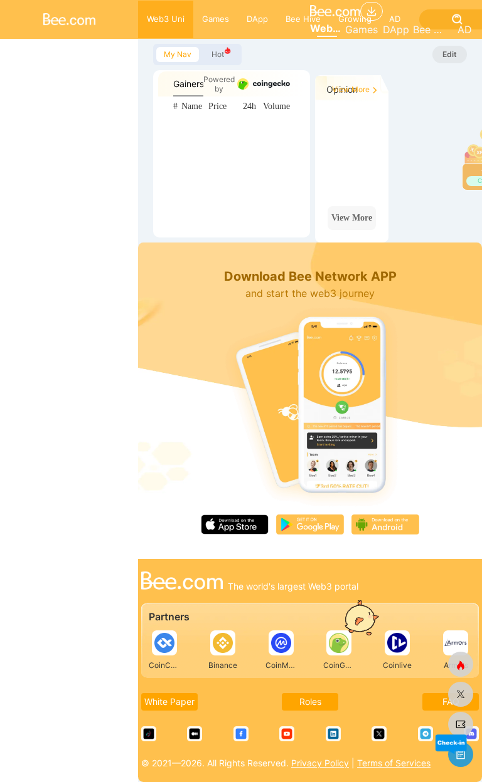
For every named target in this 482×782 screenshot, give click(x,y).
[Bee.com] (182, 582)
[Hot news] (460, 664)
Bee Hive (430, 29)
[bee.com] (460, 724)
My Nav (177, 54)
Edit (449, 54)
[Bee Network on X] (460, 694)
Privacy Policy (320, 763)
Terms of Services (394, 763)
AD (465, 29)
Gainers (188, 83)
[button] (450, 743)
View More (351, 89)
